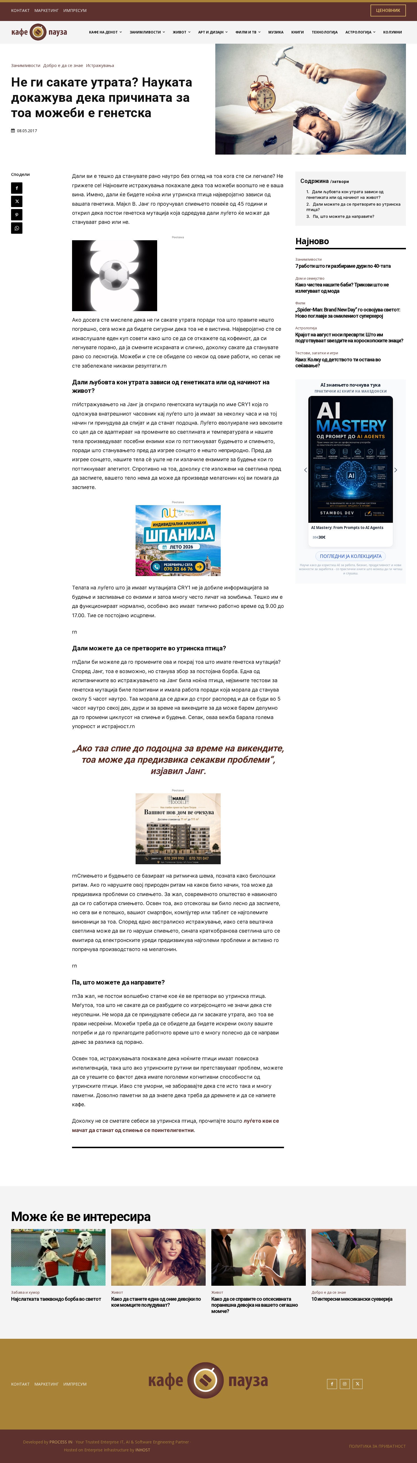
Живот (117, 1292)
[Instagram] (345, 1384)
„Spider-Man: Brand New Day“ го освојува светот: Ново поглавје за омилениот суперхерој (347, 313)
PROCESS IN (61, 1442)
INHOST (142, 1450)
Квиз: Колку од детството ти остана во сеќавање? (338, 363)
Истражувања (100, 65)
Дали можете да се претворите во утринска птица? (353, 207)
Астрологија (306, 327)
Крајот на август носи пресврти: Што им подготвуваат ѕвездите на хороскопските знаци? (349, 338)
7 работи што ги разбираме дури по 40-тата (343, 266)
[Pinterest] (16, 214)
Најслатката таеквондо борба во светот (56, 1299)
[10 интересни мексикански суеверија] (358, 1257)
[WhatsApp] (16, 228)
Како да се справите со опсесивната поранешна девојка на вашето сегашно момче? (254, 1305)
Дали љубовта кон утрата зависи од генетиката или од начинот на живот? (345, 194)
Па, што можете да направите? (343, 216)
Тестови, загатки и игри (316, 352)
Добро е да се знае (63, 65)
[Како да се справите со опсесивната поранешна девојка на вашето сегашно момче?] (258, 1257)
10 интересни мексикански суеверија (351, 1299)
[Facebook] (16, 188)
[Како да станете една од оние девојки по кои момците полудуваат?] (158, 1257)
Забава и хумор (25, 1292)
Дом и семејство (310, 278)
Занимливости (25, 65)
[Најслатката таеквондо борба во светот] (58, 1257)
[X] (16, 201)
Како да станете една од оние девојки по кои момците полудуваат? (156, 1302)
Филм (300, 302)
